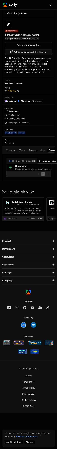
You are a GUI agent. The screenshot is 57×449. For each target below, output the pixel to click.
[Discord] (40, 307)
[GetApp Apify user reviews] (6, 342)
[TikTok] (48, 307)
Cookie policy (28, 394)
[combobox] (28, 52)
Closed (30, 161)
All (11, 161)
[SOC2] (33, 325)
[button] (28, 241)
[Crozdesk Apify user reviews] (34, 351)
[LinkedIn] (9, 307)
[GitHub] (24, 307)
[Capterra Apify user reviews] (34, 342)
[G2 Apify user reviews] (49, 342)
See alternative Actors (28, 45)
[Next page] (48, 174)
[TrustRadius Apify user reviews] (22, 351)
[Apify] (10, 5)
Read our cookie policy (27, 436)
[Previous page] (38, 174)
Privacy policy (28, 388)
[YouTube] (32, 307)
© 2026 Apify (28, 406)
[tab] (11, 150)
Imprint (29, 375)
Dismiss (29, 442)
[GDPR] (23, 325)
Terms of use (29, 382)
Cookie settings (28, 400)
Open (19, 161)
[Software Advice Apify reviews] (18, 342)
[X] (17, 307)
